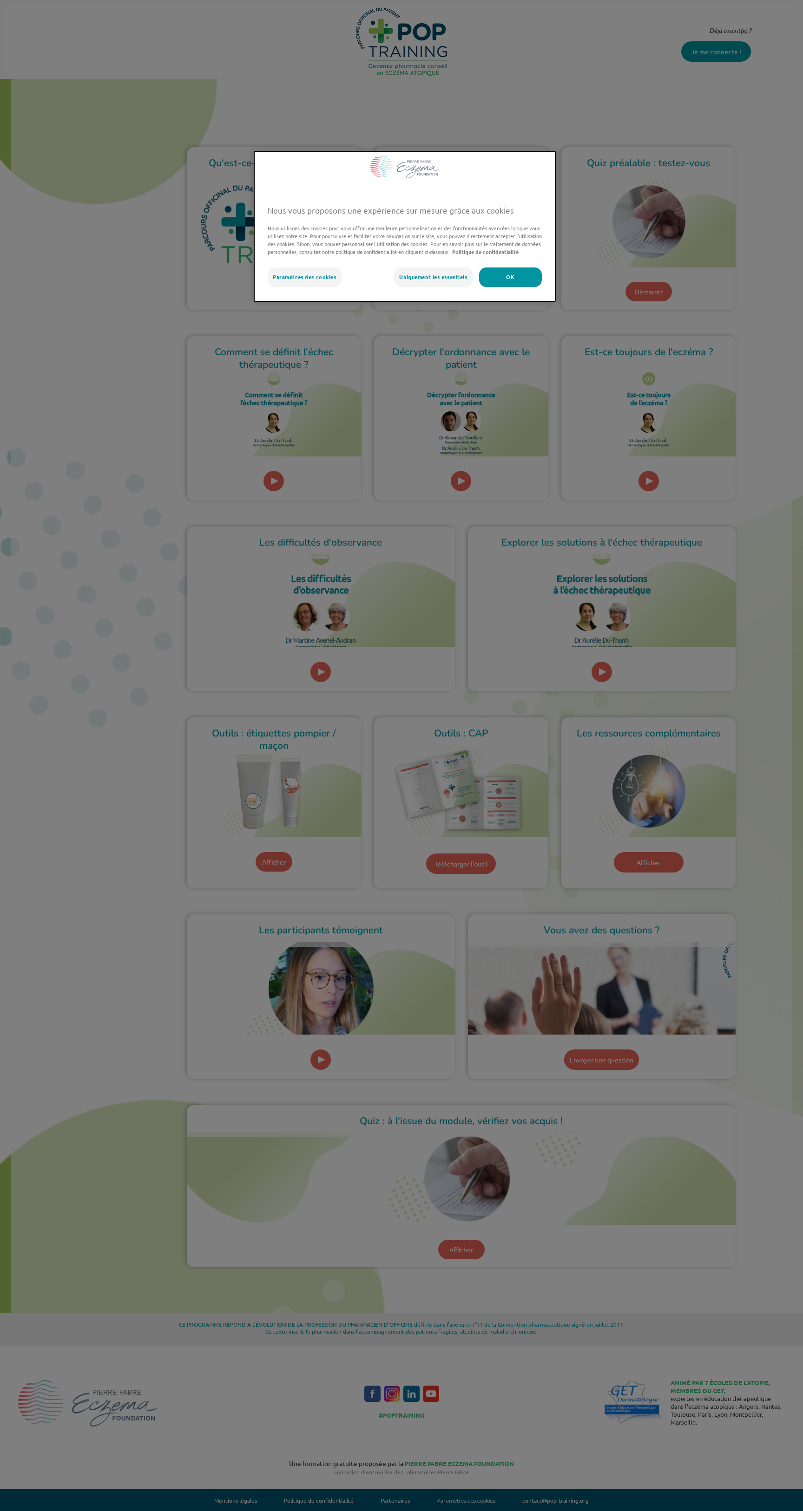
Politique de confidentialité (485, 251)
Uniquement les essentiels (433, 276)
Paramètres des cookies (304, 276)
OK (510, 276)
